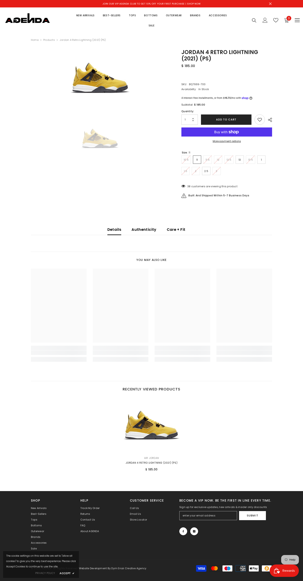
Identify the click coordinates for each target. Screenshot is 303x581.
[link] (59, 352)
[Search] (254, 20)
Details (114, 229)
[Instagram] (194, 531)
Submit (252, 515)
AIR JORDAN (151, 458)
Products (49, 40)
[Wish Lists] (275, 20)
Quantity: (187, 111)
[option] (100, 78)
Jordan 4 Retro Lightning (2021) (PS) (152, 462)
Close (270, 4)
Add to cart (226, 119)
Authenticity (144, 229)
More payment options (227, 141)
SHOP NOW (194, 3)
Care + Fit (176, 229)
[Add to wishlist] (260, 119)
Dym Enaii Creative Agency (128, 568)
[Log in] (265, 20)
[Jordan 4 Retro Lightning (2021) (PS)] (151, 425)
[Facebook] (183, 531)
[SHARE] (268, 120)
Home (35, 40)
